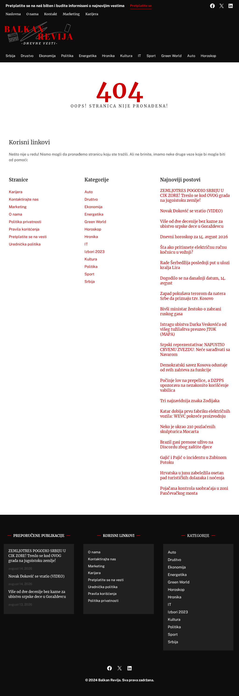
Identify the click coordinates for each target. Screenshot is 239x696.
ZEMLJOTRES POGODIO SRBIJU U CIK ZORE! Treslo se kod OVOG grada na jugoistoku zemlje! (195, 195)
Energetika (93, 214)
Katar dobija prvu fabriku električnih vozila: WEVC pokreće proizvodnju (195, 414)
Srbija (89, 281)
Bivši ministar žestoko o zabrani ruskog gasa (190, 311)
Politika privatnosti (25, 222)
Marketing (71, 14)
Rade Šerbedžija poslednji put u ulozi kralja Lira (195, 265)
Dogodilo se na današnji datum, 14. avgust (193, 281)
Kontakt (50, 14)
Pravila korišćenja (24, 229)
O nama (32, 14)
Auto (88, 192)
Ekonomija (93, 207)
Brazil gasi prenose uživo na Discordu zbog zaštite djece (186, 445)
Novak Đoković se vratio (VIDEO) (191, 211)
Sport (89, 274)
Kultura (90, 259)
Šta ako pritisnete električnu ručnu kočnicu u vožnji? (193, 250)
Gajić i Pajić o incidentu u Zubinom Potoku (193, 460)
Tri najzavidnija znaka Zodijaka (189, 400)
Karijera (91, 14)
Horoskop (92, 229)
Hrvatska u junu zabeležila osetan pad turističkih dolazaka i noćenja (192, 475)
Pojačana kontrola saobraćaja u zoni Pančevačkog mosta (194, 491)
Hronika (91, 236)
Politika (91, 266)
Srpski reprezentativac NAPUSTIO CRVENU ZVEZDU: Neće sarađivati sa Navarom (195, 349)
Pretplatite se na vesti (28, 236)
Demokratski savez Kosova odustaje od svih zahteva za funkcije (193, 368)
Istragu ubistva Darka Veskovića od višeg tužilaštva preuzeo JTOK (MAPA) (193, 329)
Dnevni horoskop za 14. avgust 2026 (194, 236)
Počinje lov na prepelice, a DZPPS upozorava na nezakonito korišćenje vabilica (194, 385)
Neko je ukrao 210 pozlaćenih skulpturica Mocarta (187, 429)
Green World (95, 222)
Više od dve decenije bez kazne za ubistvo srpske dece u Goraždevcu (191, 224)
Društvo (91, 199)
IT (86, 244)
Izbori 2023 (94, 251)
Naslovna (13, 14)
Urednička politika (25, 244)
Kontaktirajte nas (24, 199)
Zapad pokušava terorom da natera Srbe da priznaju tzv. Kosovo (192, 296)
